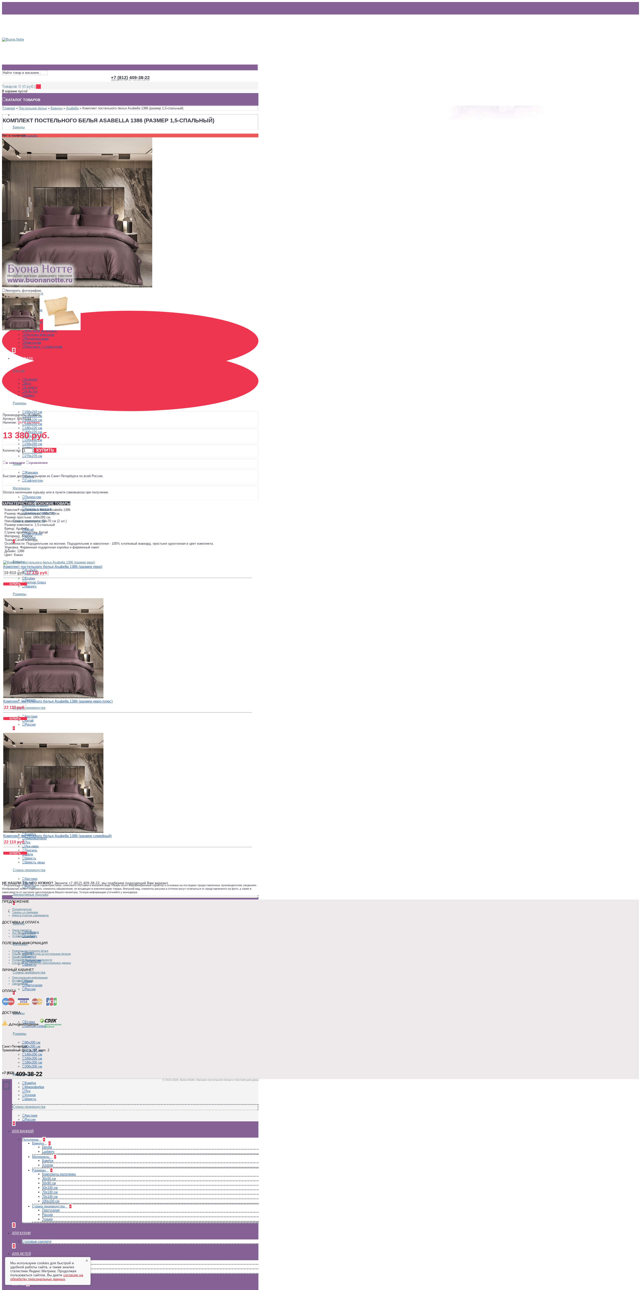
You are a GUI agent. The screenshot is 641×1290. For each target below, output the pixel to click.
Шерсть (30, 858)
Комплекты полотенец (59, 1174)
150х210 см (33, 412)
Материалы (21, 488)
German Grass (35, 582)
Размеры (19, 403)
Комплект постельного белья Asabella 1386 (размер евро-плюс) (58, 701)
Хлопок (30, 501)
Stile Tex (31, 391)
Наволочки (33, 343)
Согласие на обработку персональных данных (41, 962)
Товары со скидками (25, 912)
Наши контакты (22, 929)
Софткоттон (34, 480)
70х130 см (50, 1192)
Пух (28, 842)
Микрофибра (34, 1087)
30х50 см (49, 1178)
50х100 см (50, 1187)
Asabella (31, 136)
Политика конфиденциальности (32, 959)
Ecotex (30, 578)
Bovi (28, 383)
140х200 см (33, 1054)
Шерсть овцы (35, 862)
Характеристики (18, 503)
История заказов (22, 980)
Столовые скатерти (36, 1241)
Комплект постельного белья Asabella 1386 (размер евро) (52, 566)
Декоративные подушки (30, 894)
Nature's (31, 586)
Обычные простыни (39, 335)
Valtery (30, 395)
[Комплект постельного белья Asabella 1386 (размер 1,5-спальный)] (77, 286)
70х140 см (50, 1196)
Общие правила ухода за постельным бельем (41, 953)
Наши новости (21, 956)
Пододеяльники (37, 339)
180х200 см (33, 1062)
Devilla (47, 1147)
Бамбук (30, 1083)
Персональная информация (30, 977)
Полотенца (30, 1139)
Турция (47, 1219)
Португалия (33, 985)
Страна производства (29, 708)
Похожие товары (53, 503)
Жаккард (31, 472)
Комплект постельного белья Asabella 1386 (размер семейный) (57, 836)
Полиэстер (33, 497)
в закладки (15, 463)
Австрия (31, 716)
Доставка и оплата (24, 932)
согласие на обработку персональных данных (46, 1277)
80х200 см (32, 1042)
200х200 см (33, 1066)
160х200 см (33, 1058)
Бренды (19, 127)
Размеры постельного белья (30, 950)
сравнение (38, 463)
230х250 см (33, 444)
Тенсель (31, 850)
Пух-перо (32, 846)
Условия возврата (23, 935)
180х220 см (33, 428)
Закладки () (20, 983)
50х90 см (49, 1183)
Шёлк (29, 854)
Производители (22, 909)
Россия (30, 724)
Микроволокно (36, 838)
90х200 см (32, 1046)
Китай (29, 720)
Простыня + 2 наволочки (43, 347)
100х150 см (50, 1201)
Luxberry (31, 387)
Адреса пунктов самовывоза (30, 915)
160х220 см (33, 420)
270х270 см (33, 456)
